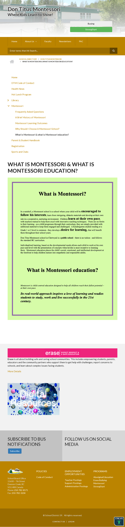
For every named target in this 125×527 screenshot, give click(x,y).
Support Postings (73, 483)
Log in (71, 522)
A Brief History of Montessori (30, 117)
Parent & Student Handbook (25, 140)
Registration (17, 146)
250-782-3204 (18, 493)
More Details (14, 371)
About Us (29, 41)
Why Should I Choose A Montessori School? (37, 128)
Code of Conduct (44, 477)
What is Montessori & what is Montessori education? (42, 134)
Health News (17, 88)
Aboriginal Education (103, 477)
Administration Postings (76, 486)
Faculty (48, 41)
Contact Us (58, 522)
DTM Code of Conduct (22, 83)
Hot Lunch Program (21, 94)
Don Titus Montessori (34, 9)
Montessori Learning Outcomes (31, 123)
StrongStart (91, 29)
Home (14, 41)
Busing (91, 23)
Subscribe (15, 451)
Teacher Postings (73, 480)
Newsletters (65, 41)
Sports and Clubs (19, 151)
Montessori (17, 106)
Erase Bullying (100, 480)
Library (15, 100)
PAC (81, 41)
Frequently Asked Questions (29, 111)
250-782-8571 (21, 490)
